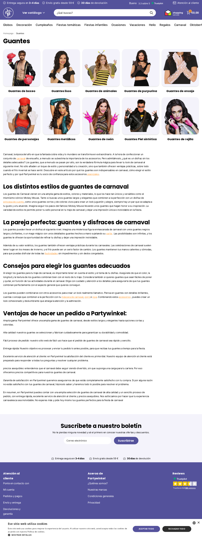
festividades (51, 253)
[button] (68, 535)
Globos (8, 25)
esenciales (93, 174)
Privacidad (94, 502)
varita (109, 233)
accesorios (125, 297)
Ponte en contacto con (16, 483)
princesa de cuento (13, 201)
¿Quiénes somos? (98, 483)
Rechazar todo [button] (176, 528)
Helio (152, 25)
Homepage (8, 33)
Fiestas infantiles (96, 25)
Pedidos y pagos (12, 496)
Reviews (178, 473)
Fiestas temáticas (68, 25)
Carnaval (180, 25)
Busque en (151, 12)
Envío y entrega (12, 502)
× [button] (198, 522)
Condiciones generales (101, 496)
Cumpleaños (44, 25)
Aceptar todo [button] (146, 528)
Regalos (165, 25)
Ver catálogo (32, 13)
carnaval (20, 158)
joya (94, 297)
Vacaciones (137, 25)
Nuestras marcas (97, 489)
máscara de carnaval (72, 297)
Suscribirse (126, 441)
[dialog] (101, 529)
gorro (88, 297)
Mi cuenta (8, 489)
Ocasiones (118, 25)
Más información (53, 531)
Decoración (24, 25)
